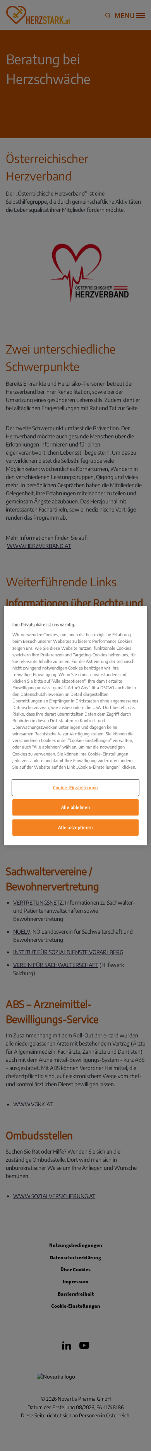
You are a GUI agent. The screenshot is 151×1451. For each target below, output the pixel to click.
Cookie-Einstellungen (75, 787)
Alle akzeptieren (75, 827)
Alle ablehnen (75, 807)
